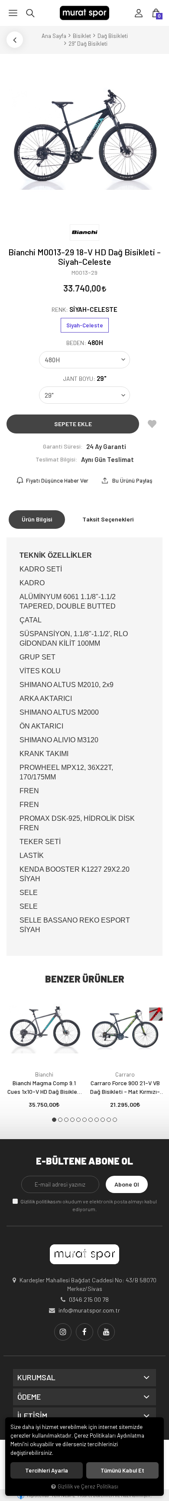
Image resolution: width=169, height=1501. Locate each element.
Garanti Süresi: (63, 446)
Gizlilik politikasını (41, 1201)
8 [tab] (96, 1120)
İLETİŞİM (32, 1416)
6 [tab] (84, 1120)
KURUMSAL (36, 1377)
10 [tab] (109, 1120)
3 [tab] (66, 1120)
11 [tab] (115, 1120)
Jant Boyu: (85, 378)
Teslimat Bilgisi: (57, 459)
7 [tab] (90, 1120)
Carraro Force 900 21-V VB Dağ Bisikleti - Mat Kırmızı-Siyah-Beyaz (125, 1087)
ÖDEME (29, 1397)
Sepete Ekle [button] (73, 423)
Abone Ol (126, 1184)
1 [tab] (54, 1120)
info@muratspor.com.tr (89, 1310)
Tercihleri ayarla (46, 1470)
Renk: (84, 309)
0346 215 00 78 (89, 1299)
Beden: (84, 342)
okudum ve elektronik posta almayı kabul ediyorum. (88, 1205)
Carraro (125, 1074)
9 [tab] (103, 1120)
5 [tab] (78, 1120)
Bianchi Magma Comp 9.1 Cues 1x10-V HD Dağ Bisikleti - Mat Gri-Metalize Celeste (44, 1087)
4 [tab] (72, 1120)
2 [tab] (60, 1120)
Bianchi (44, 1074)
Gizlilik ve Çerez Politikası (88, 1486)
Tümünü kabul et (122, 1470)
